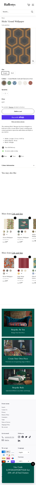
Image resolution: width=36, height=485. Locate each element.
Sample (5, 73)
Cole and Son (5, 25)
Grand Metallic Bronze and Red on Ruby (30, 83)
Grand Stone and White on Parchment (25, 83)
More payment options (18, 121)
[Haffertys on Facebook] (23, 437)
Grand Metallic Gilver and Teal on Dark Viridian (9, 83)
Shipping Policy (6, 424)
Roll (12, 73)
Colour (17, 79)
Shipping (11, 107)
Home (3, 18)
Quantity (5, 89)
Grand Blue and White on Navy (14, 83)
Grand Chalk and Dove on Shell (20, 83)
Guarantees (4, 417)
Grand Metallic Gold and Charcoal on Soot (4, 83)
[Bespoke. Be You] (18, 319)
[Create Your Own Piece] (18, 348)
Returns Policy (5, 415)
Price (3, 99)
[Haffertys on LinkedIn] (19, 440)
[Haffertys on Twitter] (26, 437)
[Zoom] (33, 61)
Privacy (4, 412)
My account (5, 427)
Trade (3, 419)
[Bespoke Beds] (18, 377)
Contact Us (4, 410)
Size (3, 69)
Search (3, 407)
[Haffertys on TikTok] (30, 437)
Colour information (8, 165)
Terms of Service (6, 422)
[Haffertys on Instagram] (19, 437)
